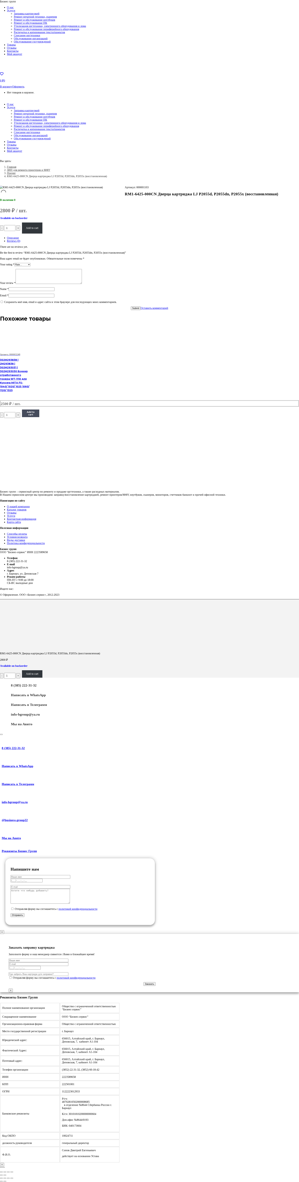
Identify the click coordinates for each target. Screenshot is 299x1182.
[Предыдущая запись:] (1, 1181)
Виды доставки (16, 540)
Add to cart (32, 227)
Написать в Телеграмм (29, 705)
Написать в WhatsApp (28, 695)
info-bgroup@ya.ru (25, 714)
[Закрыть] (1, 734)
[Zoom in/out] (11, 1171)
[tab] (153, 237)
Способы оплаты (17, 533)
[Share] (4, 1171)
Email (4, 295)
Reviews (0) (13, 240)
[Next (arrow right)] (4, 1175)
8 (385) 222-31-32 (24, 685)
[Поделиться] (4, 1178)
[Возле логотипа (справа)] (4, 1181)
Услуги (11, 515)
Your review (8, 282)
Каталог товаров (16, 509)
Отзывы (11, 512)
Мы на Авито (21, 724)
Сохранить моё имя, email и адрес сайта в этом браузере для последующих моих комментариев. (60, 302)
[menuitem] (10, 7)
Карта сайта (14, 522)
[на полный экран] (8, 1178)
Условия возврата (17, 536)
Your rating (7, 264)
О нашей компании (18, 506)
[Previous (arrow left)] (1, 1175)
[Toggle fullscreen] (8, 1171)
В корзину (6, 86)
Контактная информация (21, 518)
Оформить (18, 86)
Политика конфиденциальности (26, 543)
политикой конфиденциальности (77, 908)
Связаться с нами (21, 98)
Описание (13, 237)
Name (4, 289)
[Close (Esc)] (1, 1171)
